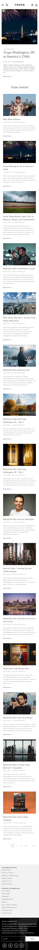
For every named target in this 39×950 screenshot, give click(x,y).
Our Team (6, 893)
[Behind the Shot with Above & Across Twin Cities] (19, 604)
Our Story (6, 891)
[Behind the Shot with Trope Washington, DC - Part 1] (19, 455)
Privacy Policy (8, 873)
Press (4, 902)
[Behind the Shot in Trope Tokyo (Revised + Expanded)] (19, 750)
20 (26, 846)
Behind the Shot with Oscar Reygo (17, 717)
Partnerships (7, 899)
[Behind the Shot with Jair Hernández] (19, 505)
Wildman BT (7, 913)
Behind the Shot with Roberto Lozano (19, 268)
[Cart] (36, 5)
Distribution (7, 910)
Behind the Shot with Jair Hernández (18, 519)
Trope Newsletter (9, 907)
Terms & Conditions (10, 875)
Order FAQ (6, 870)
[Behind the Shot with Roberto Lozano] (19, 254)
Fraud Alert (7, 878)
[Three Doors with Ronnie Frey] (19, 654)
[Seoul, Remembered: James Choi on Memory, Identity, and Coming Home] (19, 202)
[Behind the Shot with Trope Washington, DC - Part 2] (19, 405)
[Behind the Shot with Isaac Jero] (19, 356)
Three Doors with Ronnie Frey (16, 668)
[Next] (32, 846)
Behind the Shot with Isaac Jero (16, 370)
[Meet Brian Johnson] (19, 105)
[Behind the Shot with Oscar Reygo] (19, 703)
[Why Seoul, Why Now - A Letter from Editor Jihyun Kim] (19, 303)
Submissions (7, 884)
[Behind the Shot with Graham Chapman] (19, 803)
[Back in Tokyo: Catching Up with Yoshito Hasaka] (19, 554)
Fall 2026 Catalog (9, 905)
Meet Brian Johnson (11, 119)
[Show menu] (3, 5)
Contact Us (6, 881)
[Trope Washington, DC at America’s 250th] (19, 152)
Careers (5, 896)
